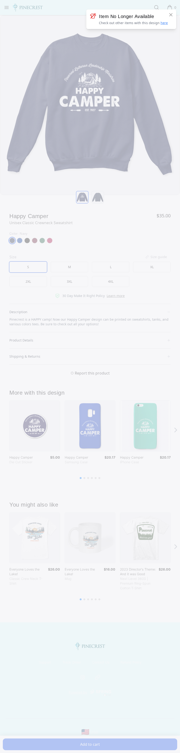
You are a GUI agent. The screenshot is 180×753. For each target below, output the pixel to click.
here (164, 23)
